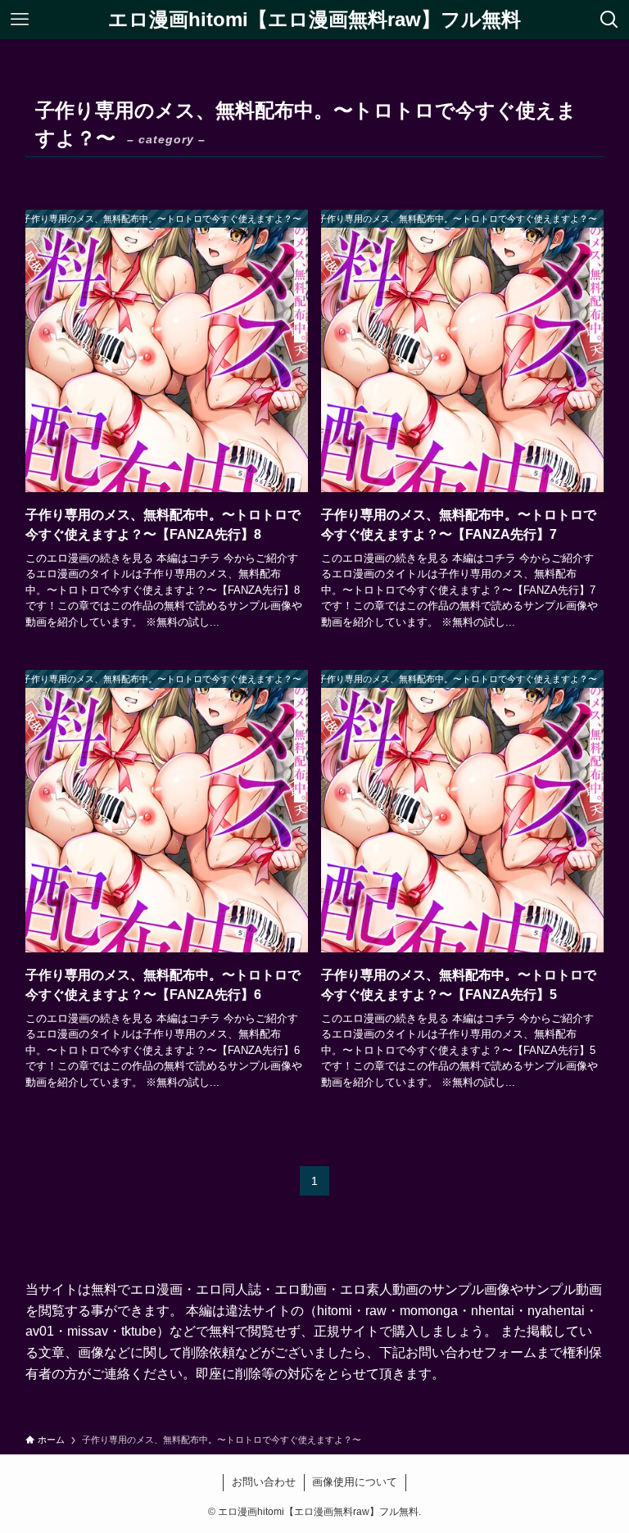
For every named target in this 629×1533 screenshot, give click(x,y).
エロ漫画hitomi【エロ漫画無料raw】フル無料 (314, 19)
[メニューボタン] (19, 19)
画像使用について (354, 1482)
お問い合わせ (264, 1482)
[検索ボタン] (609, 19)
